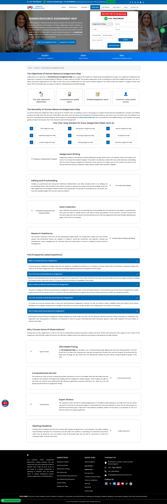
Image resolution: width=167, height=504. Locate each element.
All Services (73, 7)
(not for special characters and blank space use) (106, 32)
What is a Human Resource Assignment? (43, 261)
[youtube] (140, 2)
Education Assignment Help (123, 142)
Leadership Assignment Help (47, 135)
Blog (125, 7)
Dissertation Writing (63, 469)
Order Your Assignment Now (46, 42)
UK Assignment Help (124, 135)
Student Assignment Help (47, 142)
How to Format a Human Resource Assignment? (46, 274)
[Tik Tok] (130, 483)
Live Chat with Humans (11, 501)
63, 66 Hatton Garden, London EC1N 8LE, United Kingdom (120, 463)
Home (64, 7)
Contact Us (134, 7)
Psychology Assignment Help (85, 135)
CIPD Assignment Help (47, 128)
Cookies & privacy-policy (92, 477)
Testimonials (89, 491)
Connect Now (110, 2)
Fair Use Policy (89, 473)
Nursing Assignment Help (85, 142)
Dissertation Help (85, 117)
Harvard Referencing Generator (67, 476)
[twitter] (132, 2)
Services (36, 68)
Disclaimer (88, 487)
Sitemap (87, 484)
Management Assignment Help (85, 128)
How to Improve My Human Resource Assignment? (46, 311)
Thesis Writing (61, 483)
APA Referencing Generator (66, 479)
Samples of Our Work (67, 42)
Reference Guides (63, 462)
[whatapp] (162, 30)
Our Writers (106, 7)
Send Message (114, 45)
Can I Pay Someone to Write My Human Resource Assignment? (51, 298)
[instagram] (137, 2)
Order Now (95, 7)
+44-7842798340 (116, 18)
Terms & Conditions (91, 480)
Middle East (89, 469)
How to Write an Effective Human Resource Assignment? (49, 284)
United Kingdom (90, 462)
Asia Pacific (89, 466)
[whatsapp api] (44, 2)
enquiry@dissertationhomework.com (120, 475)
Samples (84, 7)
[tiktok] (143, 2)
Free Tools (116, 7)
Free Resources (62, 472)
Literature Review (62, 465)
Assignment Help (62, 486)
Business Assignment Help (123, 128)
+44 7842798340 (69, 2)
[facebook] (130, 2)
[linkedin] (135, 2)
